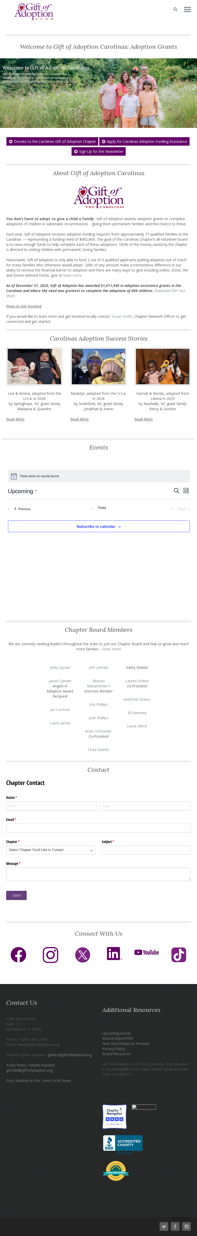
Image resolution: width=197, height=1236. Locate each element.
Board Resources (116, 1053)
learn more (111, 649)
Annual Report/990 (117, 1038)
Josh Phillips (98, 717)
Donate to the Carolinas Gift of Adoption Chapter (55, 141)
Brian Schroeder (98, 731)
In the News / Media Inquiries (30, 1065)
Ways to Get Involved (24, 306)
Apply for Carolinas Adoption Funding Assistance (147, 141)
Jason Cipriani (60, 680)
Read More (15, 419)
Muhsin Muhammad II (98, 683)
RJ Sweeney (137, 712)
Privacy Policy (113, 1048)
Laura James (60, 722)
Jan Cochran (60, 709)
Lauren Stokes (137, 680)
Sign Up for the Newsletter (101, 151)
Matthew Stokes (137, 699)
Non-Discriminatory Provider (126, 1043)
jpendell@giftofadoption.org (29, 1070)
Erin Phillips (98, 704)
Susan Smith (122, 316)
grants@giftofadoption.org (70, 1054)
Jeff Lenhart (98, 667)
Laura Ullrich (137, 726)
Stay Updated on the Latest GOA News (38, 1080)
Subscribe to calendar (96, 526)
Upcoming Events (116, 1033)
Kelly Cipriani (60, 667)
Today (102, 507)
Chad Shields (98, 749)
